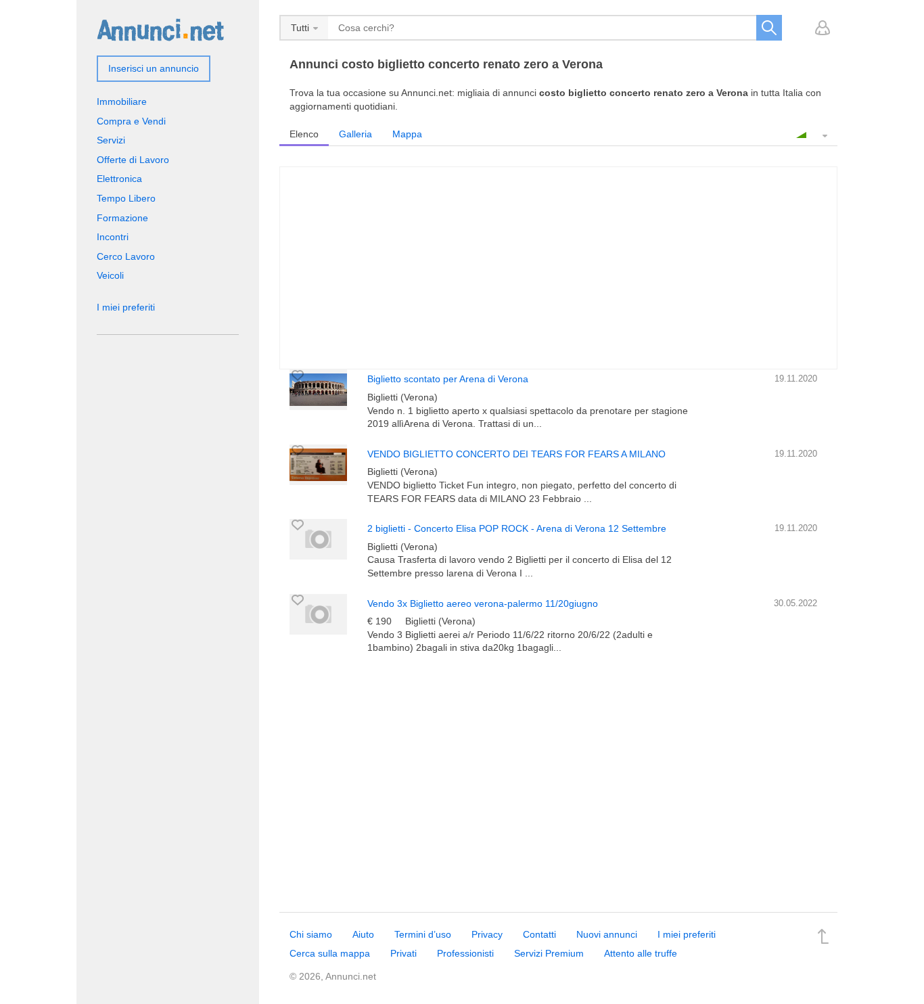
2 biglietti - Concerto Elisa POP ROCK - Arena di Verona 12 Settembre (516, 528)
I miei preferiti (126, 307)
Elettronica (119, 178)
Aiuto (363, 934)
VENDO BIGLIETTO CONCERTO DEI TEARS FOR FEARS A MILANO (516, 454)
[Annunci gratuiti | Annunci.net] (160, 29)
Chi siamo (311, 934)
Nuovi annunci (606, 934)
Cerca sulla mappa (330, 953)
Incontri (113, 236)
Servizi (111, 140)
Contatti (539, 934)
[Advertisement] (558, 783)
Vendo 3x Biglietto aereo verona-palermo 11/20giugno (482, 603)
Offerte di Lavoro (133, 159)
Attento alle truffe (640, 953)
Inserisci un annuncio (153, 68)
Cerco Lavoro (126, 256)
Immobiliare (122, 101)
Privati (403, 953)
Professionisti (465, 953)
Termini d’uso (422, 934)
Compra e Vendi (131, 121)
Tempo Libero (126, 198)
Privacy (487, 934)
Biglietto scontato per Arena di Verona (447, 378)
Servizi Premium (549, 953)
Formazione (122, 217)
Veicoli (110, 275)
